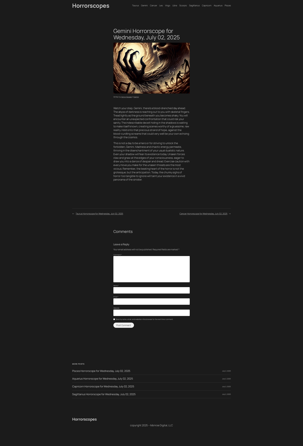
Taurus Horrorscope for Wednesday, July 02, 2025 (99, 213)
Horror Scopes (126, 97)
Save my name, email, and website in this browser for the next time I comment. (144, 319)
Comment (117, 255)
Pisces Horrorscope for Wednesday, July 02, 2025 (101, 371)
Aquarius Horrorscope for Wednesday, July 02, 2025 (102, 378)
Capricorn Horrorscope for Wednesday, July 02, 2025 (103, 386)
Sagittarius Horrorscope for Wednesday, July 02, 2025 (104, 394)
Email (115, 297)
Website (116, 308)
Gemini (136, 97)
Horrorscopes (90, 5)
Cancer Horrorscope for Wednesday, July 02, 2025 (203, 213)
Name (116, 285)
